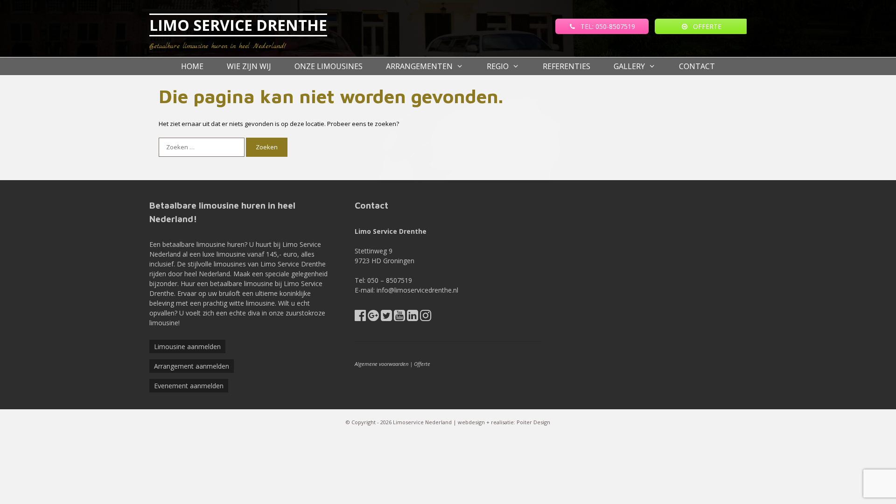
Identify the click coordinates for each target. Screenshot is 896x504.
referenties (566, 66)
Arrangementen (419, 66)
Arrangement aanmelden (191, 366)
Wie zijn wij (249, 66)
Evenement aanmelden (189, 385)
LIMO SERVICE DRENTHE (238, 25)
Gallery (629, 66)
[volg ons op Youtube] (399, 317)
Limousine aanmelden (187, 346)
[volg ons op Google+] (373, 317)
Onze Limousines (328, 66)
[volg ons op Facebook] (360, 317)
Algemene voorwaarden (381, 363)
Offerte (422, 363)
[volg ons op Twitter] (386, 317)
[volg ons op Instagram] (425, 317)
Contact (697, 66)
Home (192, 66)
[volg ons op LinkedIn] (412, 317)
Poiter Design (533, 422)
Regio (498, 66)
